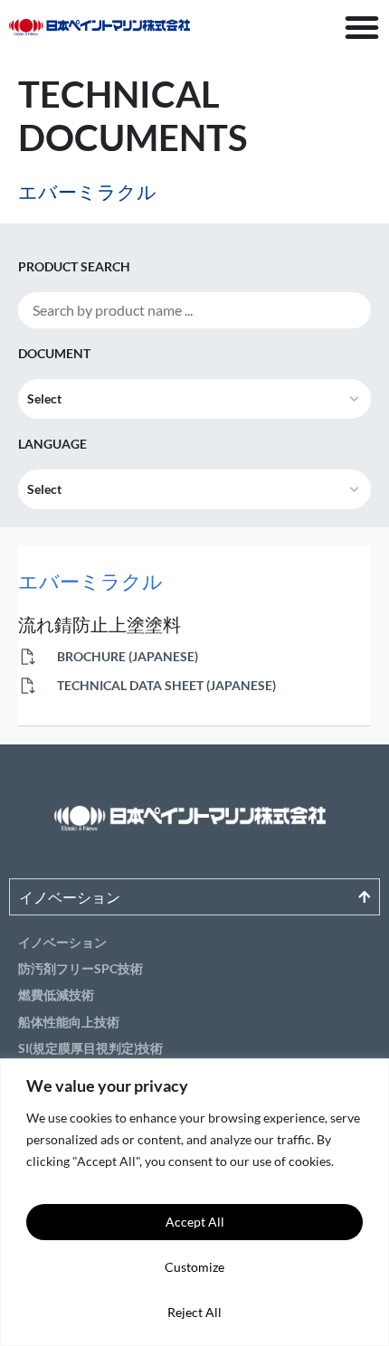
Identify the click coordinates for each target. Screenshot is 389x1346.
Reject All (194, 1312)
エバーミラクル (90, 581)
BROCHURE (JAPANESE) (126, 656)
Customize (194, 1267)
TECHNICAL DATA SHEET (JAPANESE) (165, 685)
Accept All (195, 1221)
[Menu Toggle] (362, 27)
